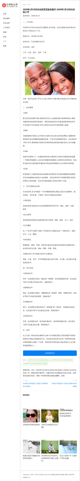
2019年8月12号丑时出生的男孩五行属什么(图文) (49, 458)
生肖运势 (6, 23)
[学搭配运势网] (10, 5)
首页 (4, 14)
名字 (4, 41)
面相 (4, 32)
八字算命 (6, 27)
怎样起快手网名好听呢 (31, 425)
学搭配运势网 (54, 474)
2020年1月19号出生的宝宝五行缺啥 (35, 364)
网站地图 (61, 474)
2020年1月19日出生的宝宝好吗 (62, 360)
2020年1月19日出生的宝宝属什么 (39, 360)
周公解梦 (6, 18)
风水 (4, 37)
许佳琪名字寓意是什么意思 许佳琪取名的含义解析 (35, 385)
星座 (4, 46)
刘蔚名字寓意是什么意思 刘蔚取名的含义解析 (64, 385)
